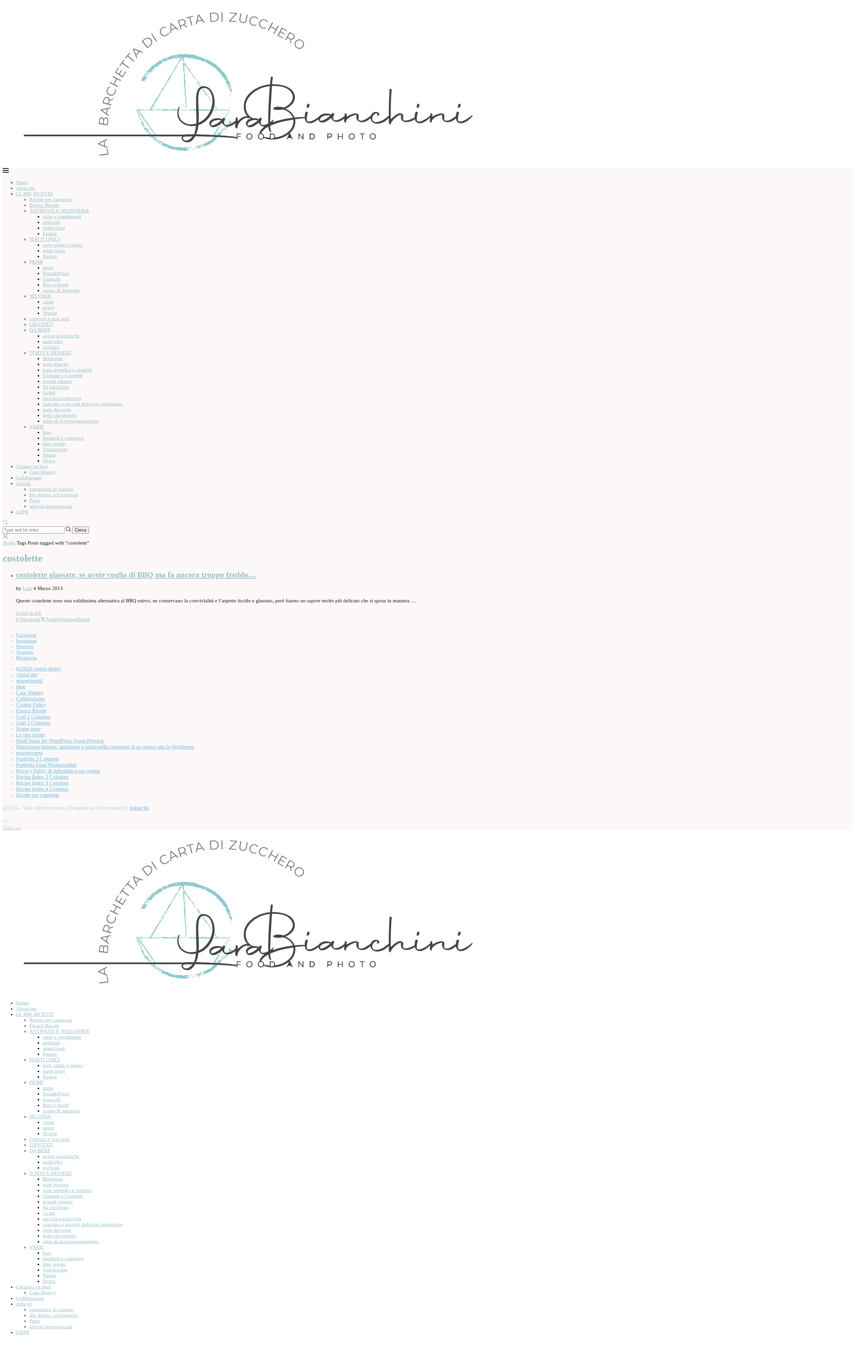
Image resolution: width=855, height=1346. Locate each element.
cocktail (51, 347)
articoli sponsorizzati (50, 506)
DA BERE (39, 330)
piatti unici (54, 250)
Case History (42, 472)
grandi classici (57, 381)
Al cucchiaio (56, 387)
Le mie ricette (30, 735)
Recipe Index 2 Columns (42, 777)
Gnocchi (51, 279)
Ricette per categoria (50, 199)
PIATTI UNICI (44, 239)
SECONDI (40, 296)
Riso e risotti (56, 284)
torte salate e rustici (63, 245)
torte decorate (57, 409)
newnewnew (29, 753)
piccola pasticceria (62, 398)
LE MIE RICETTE (34, 193)
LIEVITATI (41, 324)
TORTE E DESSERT (50, 352)
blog (20, 687)
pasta (48, 267)
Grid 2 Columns (33, 717)
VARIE (36, 426)
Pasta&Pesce (56, 273)
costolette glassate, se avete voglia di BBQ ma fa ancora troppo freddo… (136, 575)
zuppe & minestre (61, 290)
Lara (27, 588)
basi (47, 432)
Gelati (49, 392)
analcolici (53, 341)
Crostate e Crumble (63, 375)
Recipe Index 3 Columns (42, 783)
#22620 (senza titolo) (38, 668)
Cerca (80, 530)
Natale (49, 455)
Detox (49, 460)
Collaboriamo (29, 477)
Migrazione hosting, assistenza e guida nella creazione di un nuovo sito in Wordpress (105, 747)
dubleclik (139, 808)
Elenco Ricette (44, 205)
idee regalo (54, 443)
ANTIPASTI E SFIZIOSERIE (59, 210)
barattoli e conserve (63, 438)
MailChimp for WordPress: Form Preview (60, 741)
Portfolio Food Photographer (46, 765)
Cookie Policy (31, 705)
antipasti (51, 222)
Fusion (50, 233)
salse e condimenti (62, 216)
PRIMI (36, 262)
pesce (48, 307)
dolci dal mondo (60, 415)
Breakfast (52, 358)
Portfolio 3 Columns (37, 759)
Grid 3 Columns (33, 723)
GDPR (22, 511)
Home (21, 182)
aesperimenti (29, 681)
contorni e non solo (49, 318)
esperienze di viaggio (51, 489)
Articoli (23, 483)
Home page (28, 729)
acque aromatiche (61, 335)
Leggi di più (28, 613)
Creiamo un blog (32, 466)
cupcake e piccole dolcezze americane (83, 404)
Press (34, 500)
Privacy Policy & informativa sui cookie (58, 771)
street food (54, 228)
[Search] (5, 523)
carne (48, 301)
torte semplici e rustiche (67, 369)
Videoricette (55, 449)
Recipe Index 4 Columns (42, 789)
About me (25, 188)
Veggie (50, 313)
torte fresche (55, 364)
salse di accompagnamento (71, 421)
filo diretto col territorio (53, 494)
